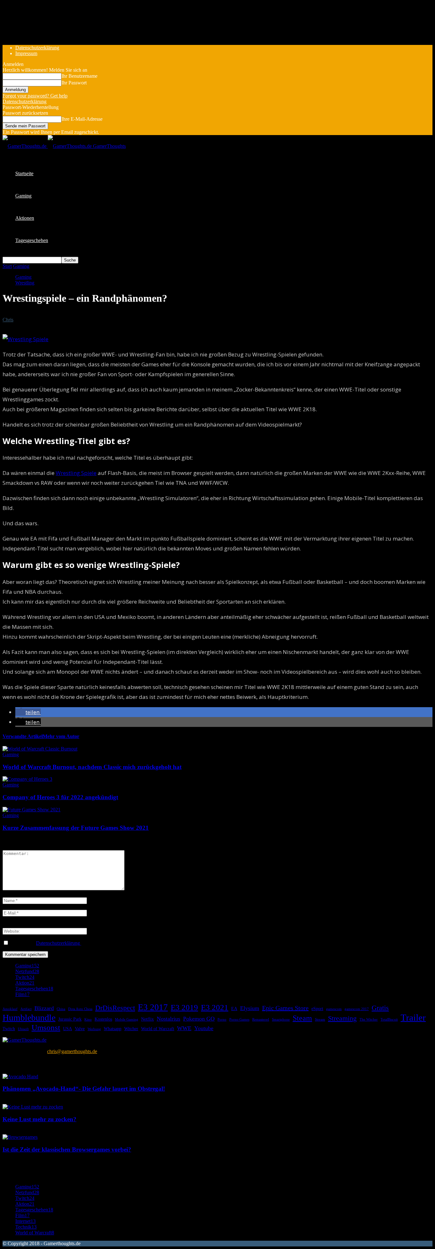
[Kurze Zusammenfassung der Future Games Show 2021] (32, 809)
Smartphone (281, 1019)
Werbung (94, 1029)
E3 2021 (214, 1007)
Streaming (342, 1018)
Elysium (249, 1008)
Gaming (23, 195)
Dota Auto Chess (80, 1009)
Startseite (24, 173)
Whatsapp (112, 1028)
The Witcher (369, 1019)
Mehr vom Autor (61, 736)
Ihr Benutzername (79, 76)
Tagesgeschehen (31, 240)
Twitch (9, 1028)
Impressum (26, 53)
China (61, 1009)
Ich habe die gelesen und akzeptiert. (70, 943)
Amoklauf (10, 1009)
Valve (80, 1028)
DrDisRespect (115, 1008)
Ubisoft (23, 1029)
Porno (222, 1019)
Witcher (131, 1028)
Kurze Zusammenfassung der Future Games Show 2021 (76, 827)
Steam (302, 1018)
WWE (184, 1028)
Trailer (413, 1017)
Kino (88, 1019)
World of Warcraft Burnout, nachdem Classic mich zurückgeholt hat (92, 767)
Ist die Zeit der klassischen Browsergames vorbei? (67, 1149)
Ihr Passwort (74, 82)
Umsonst (46, 1027)
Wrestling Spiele (76, 473)
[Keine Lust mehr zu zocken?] (33, 1106)
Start (7, 266)
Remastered (260, 1019)
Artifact (26, 1009)
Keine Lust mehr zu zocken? (39, 1119)
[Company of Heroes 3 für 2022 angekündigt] (27, 779)
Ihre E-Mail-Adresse (82, 119)
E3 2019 (184, 1007)
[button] (28, 712)
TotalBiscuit (389, 1019)
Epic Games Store (285, 1007)
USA (67, 1028)
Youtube (203, 1028)
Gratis (380, 1008)
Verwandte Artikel (23, 736)
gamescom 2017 (357, 1009)
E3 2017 (153, 1007)
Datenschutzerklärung (37, 47)
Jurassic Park (70, 1019)
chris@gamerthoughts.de (72, 1051)
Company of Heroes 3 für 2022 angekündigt (60, 797)
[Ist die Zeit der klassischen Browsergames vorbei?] (20, 1137)
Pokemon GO (199, 1019)
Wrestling (24, 282)
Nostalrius (168, 1019)
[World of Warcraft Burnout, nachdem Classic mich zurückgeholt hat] (40, 748)
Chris (8, 319)
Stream (320, 1019)
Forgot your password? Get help (35, 95)
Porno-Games (239, 1019)
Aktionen (24, 218)
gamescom (334, 1009)
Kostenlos (103, 1019)
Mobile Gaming (126, 1019)
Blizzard (44, 1008)
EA (234, 1008)
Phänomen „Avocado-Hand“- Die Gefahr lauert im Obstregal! (84, 1088)
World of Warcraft (157, 1028)
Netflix (147, 1019)
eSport (317, 1008)
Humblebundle (29, 1018)
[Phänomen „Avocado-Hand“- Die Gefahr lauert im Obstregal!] (20, 1076)
